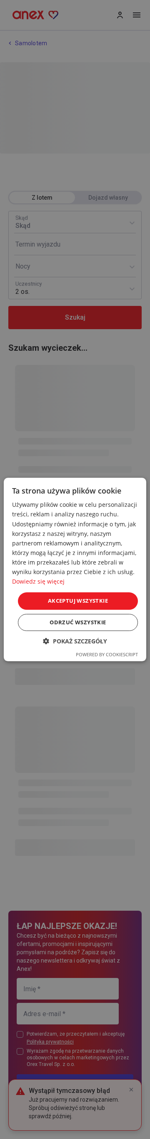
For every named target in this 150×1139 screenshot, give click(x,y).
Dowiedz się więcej (38, 581)
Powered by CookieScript (107, 654)
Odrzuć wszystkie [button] (78, 622)
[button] (75, 641)
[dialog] (75, 569)
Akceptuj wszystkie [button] (78, 600)
